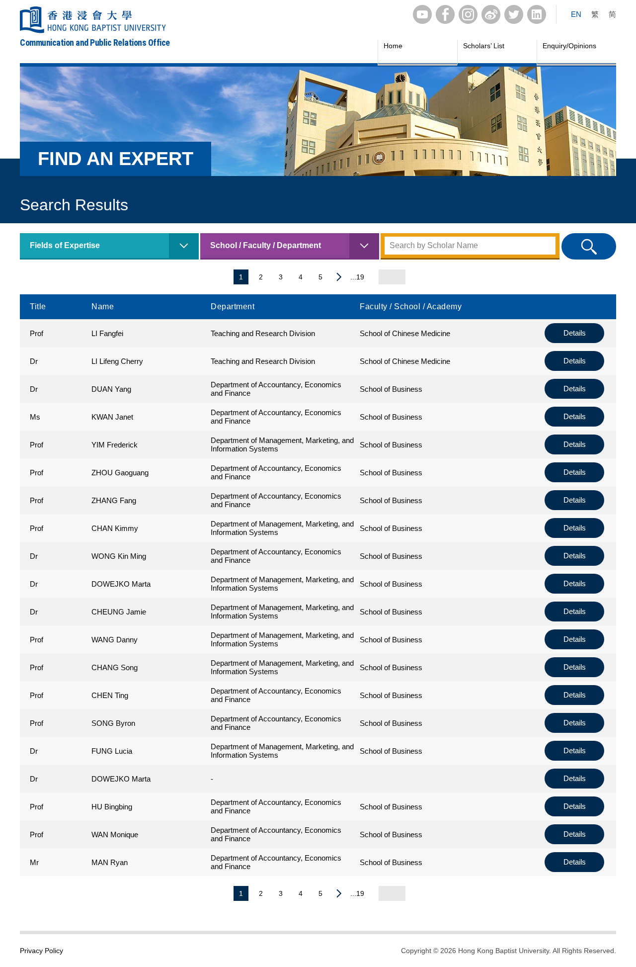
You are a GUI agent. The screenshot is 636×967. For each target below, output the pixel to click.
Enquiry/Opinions (569, 46)
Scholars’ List (483, 46)
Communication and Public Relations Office (95, 42)
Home (393, 46)
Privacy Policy (41, 951)
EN (576, 14)
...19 (357, 277)
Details (574, 333)
